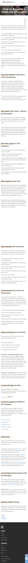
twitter (26, 558)
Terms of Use (4, 537)
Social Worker (5, 429)
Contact (2, 533)
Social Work (3, 518)
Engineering (3, 550)
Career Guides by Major (6, 558)
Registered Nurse (17, 449)
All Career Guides (4, 556)
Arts (2, 545)
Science (2, 552)
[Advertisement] (14, 226)
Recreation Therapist (7, 427)
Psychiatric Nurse (6, 424)
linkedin (26, 561)
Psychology (3, 517)
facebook (26, 555)
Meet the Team (4, 540)
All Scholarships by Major (14, 484)
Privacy (2, 535)
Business (3, 547)
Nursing (2, 516)
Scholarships (3, 560)
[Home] (9, 2)
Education (3, 515)
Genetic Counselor (6, 420)
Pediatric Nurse (5, 422)
